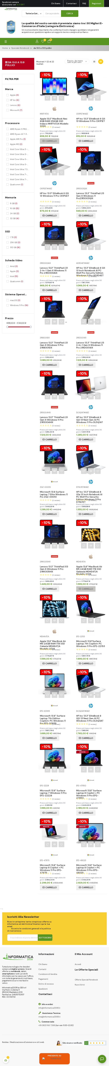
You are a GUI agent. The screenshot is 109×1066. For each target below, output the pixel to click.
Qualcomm (16, 184)
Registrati (96, 3)
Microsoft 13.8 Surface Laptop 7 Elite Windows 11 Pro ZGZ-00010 (54, 492)
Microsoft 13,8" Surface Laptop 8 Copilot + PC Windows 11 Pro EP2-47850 (88, 790)
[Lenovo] (91, 183)
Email (58, 998)
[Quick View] (54, 98)
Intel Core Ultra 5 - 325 (19, 149)
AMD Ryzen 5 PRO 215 (19, 129)
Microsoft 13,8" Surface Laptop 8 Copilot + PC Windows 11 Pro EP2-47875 (52, 865)
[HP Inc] (91, 108)
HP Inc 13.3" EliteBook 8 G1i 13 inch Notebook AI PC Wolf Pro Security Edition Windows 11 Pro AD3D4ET (90, 268)
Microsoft (16, 110)
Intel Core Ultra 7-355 (19, 179)
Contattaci (71, 3)
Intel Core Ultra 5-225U (19, 154)
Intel (14, 276)
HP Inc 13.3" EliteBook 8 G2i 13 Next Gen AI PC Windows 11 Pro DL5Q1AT (89, 417)
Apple (14, 95)
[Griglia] (100, 61)
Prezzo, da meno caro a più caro (75, 61)
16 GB (14, 208)
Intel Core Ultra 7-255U (19, 174)
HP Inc (14, 100)
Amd (14, 266)
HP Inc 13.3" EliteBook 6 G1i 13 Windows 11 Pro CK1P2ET (54, 193)
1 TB (13, 237)
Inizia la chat (64, 1024)
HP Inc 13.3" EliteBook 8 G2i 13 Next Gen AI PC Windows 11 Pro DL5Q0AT (89, 716)
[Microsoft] (54, 481)
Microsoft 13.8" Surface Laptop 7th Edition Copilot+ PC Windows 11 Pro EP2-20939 (53, 716)
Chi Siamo (55, 3)
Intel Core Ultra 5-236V (19, 159)
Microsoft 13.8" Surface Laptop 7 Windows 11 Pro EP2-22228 (53, 790)
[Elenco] (94, 61)
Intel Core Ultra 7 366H (19, 169)
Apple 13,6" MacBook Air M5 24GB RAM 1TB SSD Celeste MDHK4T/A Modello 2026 (53, 641)
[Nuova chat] (97, 976)
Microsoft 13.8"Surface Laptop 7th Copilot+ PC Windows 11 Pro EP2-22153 (90, 641)
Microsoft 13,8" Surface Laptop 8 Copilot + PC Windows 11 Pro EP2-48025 (88, 865)
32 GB (14, 218)
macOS (15, 300)
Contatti (42, 969)
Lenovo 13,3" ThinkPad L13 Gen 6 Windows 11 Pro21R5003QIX (90, 193)
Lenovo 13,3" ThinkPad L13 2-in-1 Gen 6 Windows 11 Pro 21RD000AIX (54, 268)
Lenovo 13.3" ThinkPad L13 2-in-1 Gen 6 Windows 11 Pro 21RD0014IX (90, 342)
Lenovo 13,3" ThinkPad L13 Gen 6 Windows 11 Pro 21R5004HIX (54, 417)
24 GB (14, 213)
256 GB (15, 242)
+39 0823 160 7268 (46, 1025)
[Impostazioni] (37, 41)
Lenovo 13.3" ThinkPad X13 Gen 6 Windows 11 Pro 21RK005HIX (54, 566)
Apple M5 (16, 144)
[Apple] (54, 108)
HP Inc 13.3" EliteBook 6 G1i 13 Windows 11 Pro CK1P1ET (90, 118)
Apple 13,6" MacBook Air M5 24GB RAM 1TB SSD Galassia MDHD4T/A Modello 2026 (89, 566)
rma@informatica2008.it (49, 1017)
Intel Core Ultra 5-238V (19, 164)
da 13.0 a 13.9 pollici (14, 64)
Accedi (78, 964)
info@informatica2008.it (49, 1008)
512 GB (15, 247)
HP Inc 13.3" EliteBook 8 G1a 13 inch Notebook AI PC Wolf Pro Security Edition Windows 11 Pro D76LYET (89, 492)
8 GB (13, 203)
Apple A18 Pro (18, 139)
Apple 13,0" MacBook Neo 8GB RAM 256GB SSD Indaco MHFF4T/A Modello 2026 (54, 118)
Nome (59, 988)
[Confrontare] (47, 98)
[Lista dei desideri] (61, 98)
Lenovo (15, 105)
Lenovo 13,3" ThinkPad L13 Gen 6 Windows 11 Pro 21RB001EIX (54, 342)
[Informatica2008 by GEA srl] (10, 9)
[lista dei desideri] (42, 41)
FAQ (84, 3)
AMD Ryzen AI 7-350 (19, 134)
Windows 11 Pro (19, 305)
